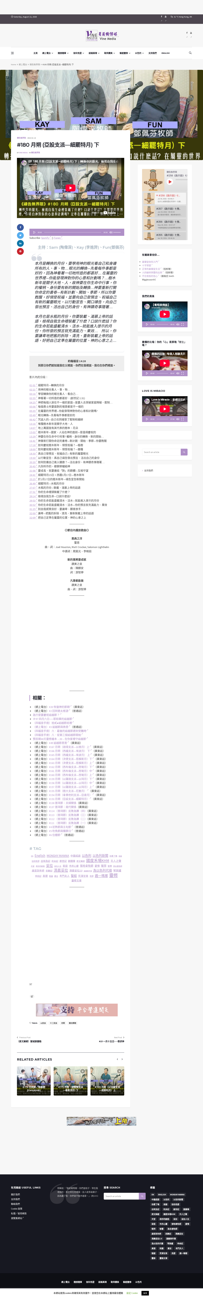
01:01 (32, 385)
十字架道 (146, 265)
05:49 (32, 415)
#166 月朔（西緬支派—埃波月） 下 (69, 751)
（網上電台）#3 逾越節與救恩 (50, 727)
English (40, 855)
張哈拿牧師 (86, 866)
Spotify (45, 238)
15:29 (32, 436)
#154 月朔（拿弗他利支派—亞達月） (70, 795)
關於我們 (15, 1194)
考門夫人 (64, 876)
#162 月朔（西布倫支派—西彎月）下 (70, 767)
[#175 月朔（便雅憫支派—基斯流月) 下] (70, 1081)
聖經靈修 (124, 53)
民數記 (49, 870)
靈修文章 (76, 880)
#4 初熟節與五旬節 (60, 827)
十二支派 (53, 1023)
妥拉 (49, 866)
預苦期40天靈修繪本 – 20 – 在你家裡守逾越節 (59, 739)
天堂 (32, 866)
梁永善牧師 (117, 866)
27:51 (32, 492)
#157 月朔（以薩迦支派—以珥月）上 (70, 787)
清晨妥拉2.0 (75, 870)
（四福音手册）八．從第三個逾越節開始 (57, 735)
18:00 (32, 449)
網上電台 (46, 53)
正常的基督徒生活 (151, 269)
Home (13, 64)
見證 (91, 876)
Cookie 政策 (16, 1208)
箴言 (56, 876)
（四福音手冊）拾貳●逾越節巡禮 (52, 723)
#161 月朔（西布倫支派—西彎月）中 (70, 771)
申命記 (38, 876)
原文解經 (81, 861)
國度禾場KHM (97, 861)
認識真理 (93, 53)
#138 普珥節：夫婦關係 (62, 803)
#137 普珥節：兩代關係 (62, 807)
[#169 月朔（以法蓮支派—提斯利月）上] (107, 1081)
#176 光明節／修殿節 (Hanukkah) (33, 1089)
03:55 (32, 398)
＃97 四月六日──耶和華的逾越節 (52, 719)
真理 (45, 876)
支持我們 (152, 53)
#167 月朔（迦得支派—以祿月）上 (69, 747)
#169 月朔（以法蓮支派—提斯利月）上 (107, 1089)
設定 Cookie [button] (132, 1293)
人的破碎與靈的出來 (152, 272)
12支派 (43, 1023)
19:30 (32, 458)
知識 (51, 876)
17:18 (32, 445)
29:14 (32, 496)
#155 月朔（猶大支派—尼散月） (68, 791)
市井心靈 (74, 865)
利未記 (55, 861)
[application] (76, 232)
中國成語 (75, 855)
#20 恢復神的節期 (59, 707)
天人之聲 (116, 861)
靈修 (113, 875)
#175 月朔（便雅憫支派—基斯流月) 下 (70, 1089)
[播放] (34, 232)
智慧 (110, 866)
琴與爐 (117, 870)
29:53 (32, 500)
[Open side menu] (12, 53)
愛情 (97, 866)
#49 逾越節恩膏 (58, 743)
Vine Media (23, 152)
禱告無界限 (35, 64)
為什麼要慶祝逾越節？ (46, 715)
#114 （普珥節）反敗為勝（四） (68, 811)
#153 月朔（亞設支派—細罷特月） (69, 799)
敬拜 (103, 866)
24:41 (32, 475)
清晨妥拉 (61, 870)
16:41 (32, 441)
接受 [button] (145, 1293)
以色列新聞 (100, 856)
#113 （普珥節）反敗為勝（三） (68, 815)
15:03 (32, 432)
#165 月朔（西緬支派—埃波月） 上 (69, 755)
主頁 (35, 53)
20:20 (32, 462)
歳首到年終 (38, 870)
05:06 (32, 406)
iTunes (56, 238)
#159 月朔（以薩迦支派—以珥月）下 (70, 779)
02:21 (32, 389)
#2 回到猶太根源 (58, 711)
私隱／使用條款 (19, 1213)
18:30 (32, 453)
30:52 (32, 505)
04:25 (32, 402)
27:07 (32, 487)
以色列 (138, 53)
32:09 (32, 517)
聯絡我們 (15, 1204)
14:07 (32, 428)
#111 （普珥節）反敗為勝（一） (68, 823)
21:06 (32, 470)
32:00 (32, 513)
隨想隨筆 (62, 53)
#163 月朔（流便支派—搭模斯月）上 (70, 763)
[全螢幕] (182, 324)
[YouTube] (166, 19)
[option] (165, 198)
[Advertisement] (101, 6)
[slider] (117, 231)
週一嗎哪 (101, 876)
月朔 (63, 1023)
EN (32, 856)
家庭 (65, 866)
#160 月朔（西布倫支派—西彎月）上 (70, 775)
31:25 (32, 509)
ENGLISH (166, 53)
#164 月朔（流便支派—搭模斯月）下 (70, 759)
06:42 (32, 419)
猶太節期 (72, 1023)
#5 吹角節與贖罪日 (60, 831)
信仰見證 (77, 53)
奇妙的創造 (40, 866)
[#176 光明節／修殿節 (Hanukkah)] (34, 1081)
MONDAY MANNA (58, 855)
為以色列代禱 (102, 870)
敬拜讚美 (108, 53)
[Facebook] (161, 19)
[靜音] (110, 232)
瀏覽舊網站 (16, 1218)
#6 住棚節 (54, 835)
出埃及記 (45, 861)
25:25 (32, 479)
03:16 (32, 394)
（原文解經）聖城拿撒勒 (29, 1041)
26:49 (32, 483)
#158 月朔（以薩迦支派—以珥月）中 (70, 783)
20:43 (32, 466)
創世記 (63, 861)
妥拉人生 (57, 866)
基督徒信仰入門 (150, 261)
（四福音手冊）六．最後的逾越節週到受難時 (59, 731)
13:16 (32, 424)
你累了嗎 (113, 856)
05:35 (32, 411)
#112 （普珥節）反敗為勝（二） (68, 819)
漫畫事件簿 (88, 871)
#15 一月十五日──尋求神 (111, 1041)
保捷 (120, 856)
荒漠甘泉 (83, 876)
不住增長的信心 (150, 276)
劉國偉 (71, 861)
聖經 (74, 876)
